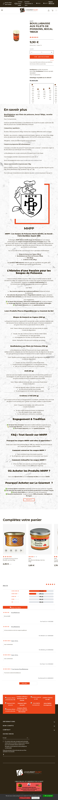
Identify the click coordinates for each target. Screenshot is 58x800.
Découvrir (29, 499)
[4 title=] (9, 557)
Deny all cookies (25, 798)
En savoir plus (34, 80)
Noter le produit (15, 607)
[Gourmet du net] (29, 10)
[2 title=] (5, 557)
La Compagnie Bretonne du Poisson (10, 558)
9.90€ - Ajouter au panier (41, 56)
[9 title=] (37, 37)
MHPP (31, 21)
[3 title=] (31, 37)
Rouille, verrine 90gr (9, 560)
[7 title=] (35, 37)
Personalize (35, 798)
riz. (37, 157)
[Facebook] (3, 754)
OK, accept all (48, 795)
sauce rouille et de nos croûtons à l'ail (31, 160)
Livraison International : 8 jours (29, 3)
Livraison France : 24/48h (20, 3)
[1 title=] (29, 37)
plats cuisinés (35, 173)
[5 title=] (33, 37)
